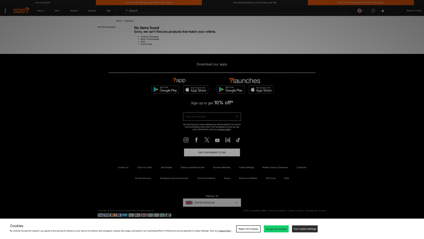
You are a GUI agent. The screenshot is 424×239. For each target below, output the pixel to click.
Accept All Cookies (276, 229)
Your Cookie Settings (304, 228)
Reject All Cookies (248, 228)
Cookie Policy (224, 231)
